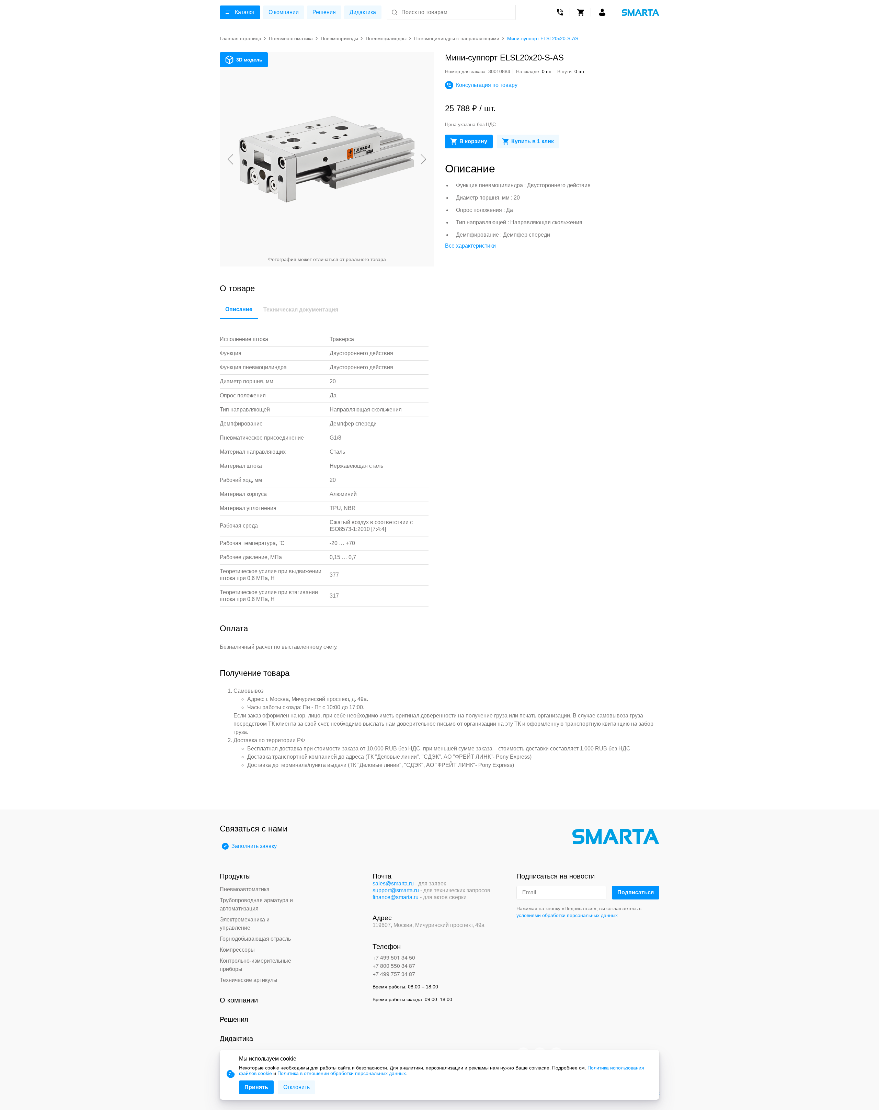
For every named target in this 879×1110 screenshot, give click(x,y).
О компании (284, 12)
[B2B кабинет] (602, 12)
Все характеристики (470, 246)
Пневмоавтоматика (245, 889)
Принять (256, 1087)
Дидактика (363, 12)
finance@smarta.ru (396, 897)
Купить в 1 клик (532, 141)
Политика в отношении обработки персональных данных (341, 1073)
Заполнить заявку (254, 846)
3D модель (249, 60)
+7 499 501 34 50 (394, 957)
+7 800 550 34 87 (394, 966)
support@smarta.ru (396, 890)
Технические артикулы (248, 980)
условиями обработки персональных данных (567, 915)
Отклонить (296, 1087)
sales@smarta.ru (393, 883)
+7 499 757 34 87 (394, 974)
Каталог (245, 12)
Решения (324, 12)
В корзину (473, 141)
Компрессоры (237, 950)
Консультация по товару (486, 85)
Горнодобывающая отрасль (255, 939)
